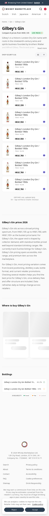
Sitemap (6, 483)
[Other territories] (45, 9)
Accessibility (31, 474)
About (5, 469)
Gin (11, 22)
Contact (6, 474)
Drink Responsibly (33, 483)
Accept (35, 510)
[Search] (41, 9)
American (36, 14)
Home (4, 22)
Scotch (5, 14)
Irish (14, 14)
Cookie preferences (34, 478)
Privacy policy (31, 464)
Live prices (36, 33)
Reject (14, 510)
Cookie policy (37, 504)
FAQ (4, 478)
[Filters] (38, 55)
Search (6, 464)
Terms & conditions (34, 469)
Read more (42, 48)
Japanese (24, 14)
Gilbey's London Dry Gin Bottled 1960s (20, 382)
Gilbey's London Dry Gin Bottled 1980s (20, 389)
